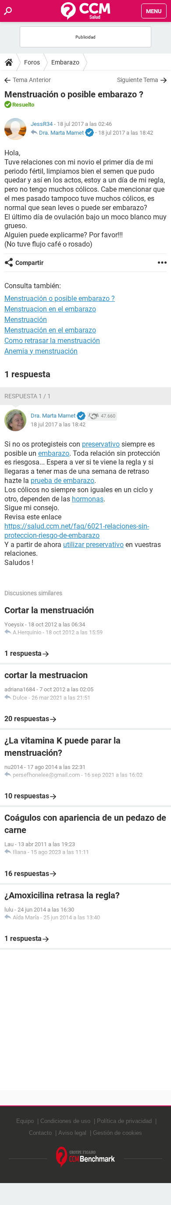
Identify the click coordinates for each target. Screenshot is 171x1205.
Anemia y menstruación (41, 351)
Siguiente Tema (137, 79)
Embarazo (65, 62)
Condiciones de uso (65, 1121)
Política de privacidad (124, 1121)
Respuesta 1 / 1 (27, 396)
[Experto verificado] (89, 133)
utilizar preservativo (93, 544)
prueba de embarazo (62, 480)
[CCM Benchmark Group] (85, 1157)
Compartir (29, 262)
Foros (32, 62)
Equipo (25, 1121)
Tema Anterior (32, 79)
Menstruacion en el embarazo (50, 309)
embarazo (53, 453)
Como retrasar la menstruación (52, 340)
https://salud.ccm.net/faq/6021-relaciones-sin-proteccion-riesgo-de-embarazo (76, 531)
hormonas (87, 499)
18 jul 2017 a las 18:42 (125, 132)
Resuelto (23, 104)
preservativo (101, 444)
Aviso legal (72, 1133)
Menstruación (25, 319)
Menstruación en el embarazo (50, 330)
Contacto (40, 1133)
